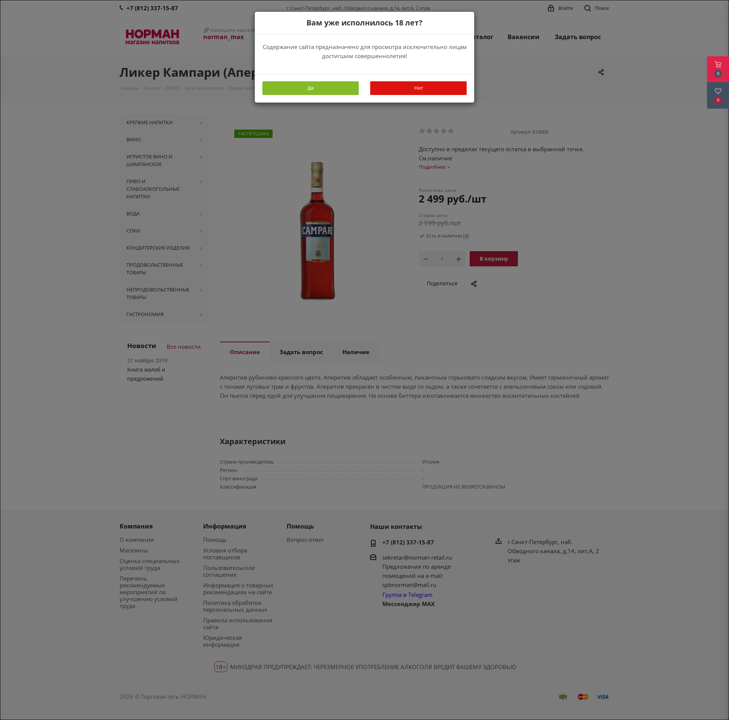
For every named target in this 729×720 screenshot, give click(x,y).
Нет (418, 87)
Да (311, 87)
